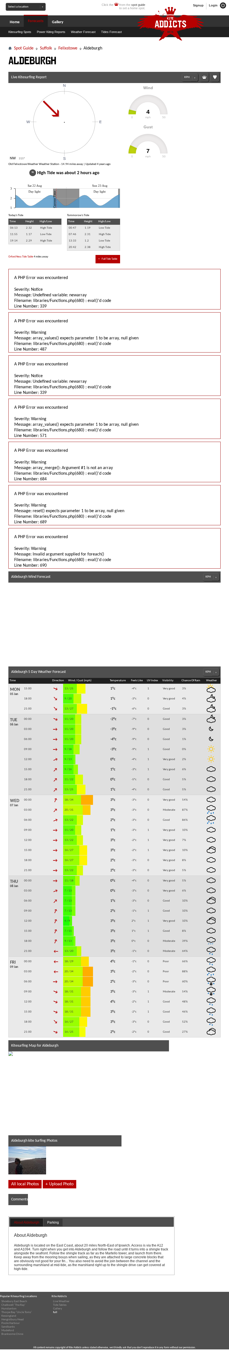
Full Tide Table (107, 259)
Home (15, 22)
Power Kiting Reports (51, 32)
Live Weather (61, 1301)
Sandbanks (8, 1326)
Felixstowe (67, 48)
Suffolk (46, 48)
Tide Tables (59, 1305)
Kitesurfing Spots (19, 32)
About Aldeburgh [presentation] (26, 1222)
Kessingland (8, 1316)
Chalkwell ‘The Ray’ (13, 1305)
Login (213, 5)
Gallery (57, 22)
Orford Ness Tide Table (20, 256)
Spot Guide (24, 48)
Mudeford (7, 1330)
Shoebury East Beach (14, 1301)
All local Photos (25, 1184)
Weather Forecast (83, 32)
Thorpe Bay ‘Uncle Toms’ (16, 1312)
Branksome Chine (12, 1334)
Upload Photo (59, 1184)
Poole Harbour (10, 1323)
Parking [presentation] (53, 1222)
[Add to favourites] (214, 77)
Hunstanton (8, 1308)
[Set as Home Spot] (204, 77)
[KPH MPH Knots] (190, 77)
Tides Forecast (111, 32)
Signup (198, 5)
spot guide (138, 4)
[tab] (26, 1223)
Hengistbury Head (12, 1319)
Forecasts (36, 21)
